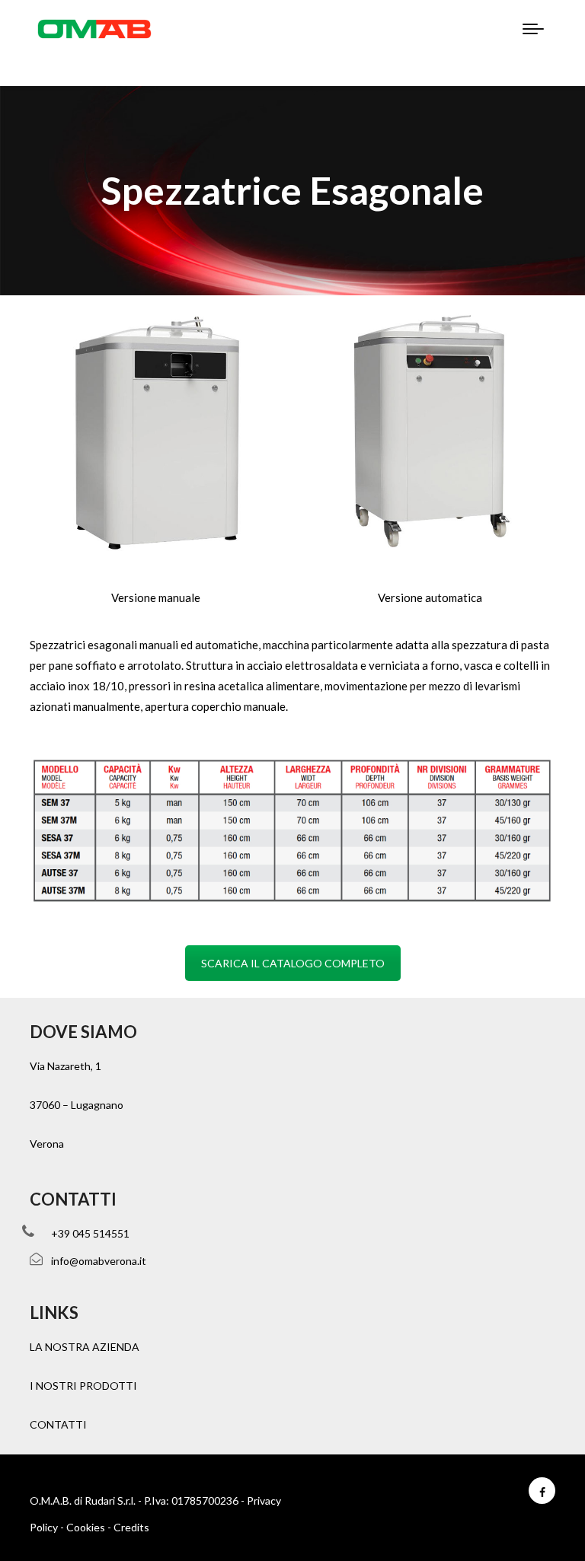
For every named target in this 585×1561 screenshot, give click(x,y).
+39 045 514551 (90, 1233)
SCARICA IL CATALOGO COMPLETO (293, 963)
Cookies (85, 1527)
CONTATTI (58, 1424)
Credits (131, 1527)
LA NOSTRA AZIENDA (84, 1346)
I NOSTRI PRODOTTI (83, 1385)
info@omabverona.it (98, 1260)
